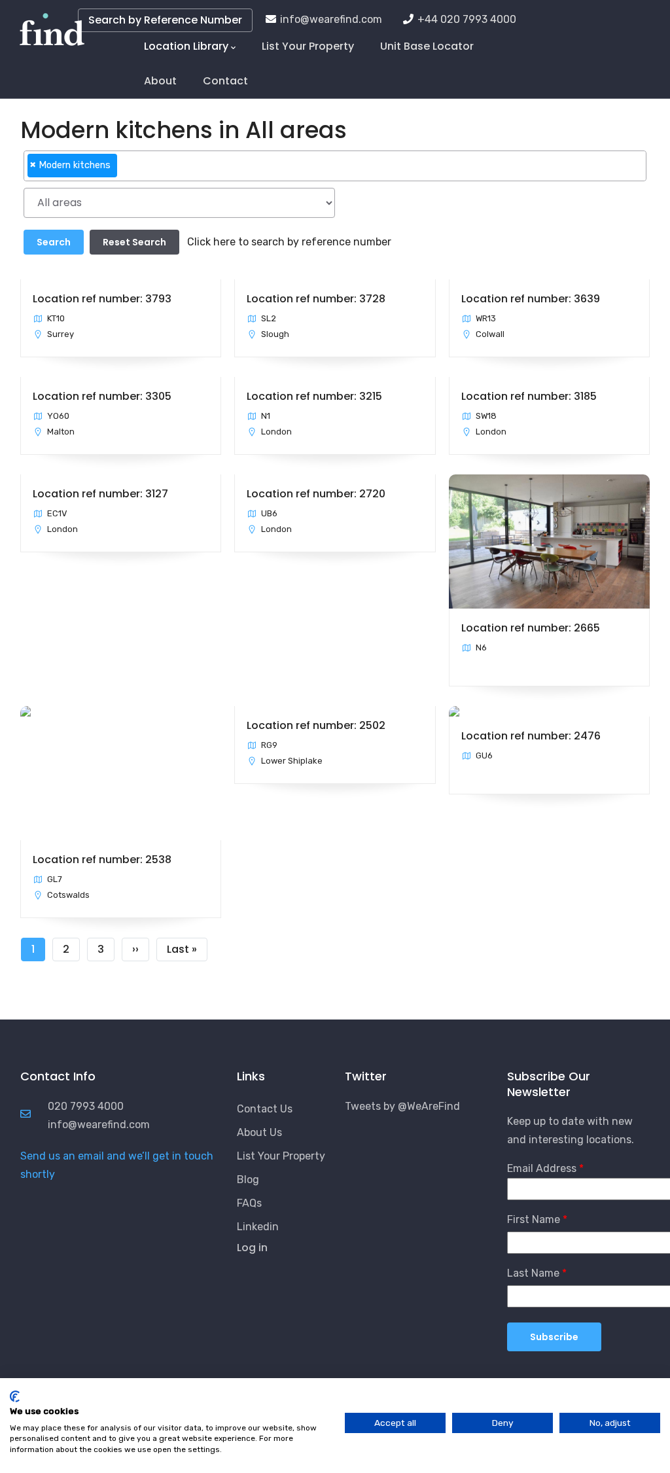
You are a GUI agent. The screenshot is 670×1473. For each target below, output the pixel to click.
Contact (225, 80)
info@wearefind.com (331, 19)
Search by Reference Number (165, 19)
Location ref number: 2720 (316, 493)
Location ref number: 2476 (531, 735)
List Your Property (308, 46)
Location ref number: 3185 (529, 396)
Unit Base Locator (427, 46)
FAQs (249, 1203)
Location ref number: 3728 (316, 298)
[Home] (52, 26)
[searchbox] (124, 170)
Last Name (533, 1273)
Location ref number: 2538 (102, 859)
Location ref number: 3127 (100, 493)
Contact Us (264, 1109)
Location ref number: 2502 (316, 725)
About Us (259, 1132)
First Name (533, 1219)
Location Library (186, 46)
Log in (252, 1247)
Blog (248, 1179)
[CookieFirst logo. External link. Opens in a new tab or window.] (15, 1396)
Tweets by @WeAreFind (402, 1106)
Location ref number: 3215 (314, 396)
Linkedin (258, 1226)
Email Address (541, 1168)
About (160, 80)
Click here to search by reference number (289, 242)
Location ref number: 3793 (102, 298)
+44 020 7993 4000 (466, 19)
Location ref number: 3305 (102, 396)
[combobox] (335, 166)
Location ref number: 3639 (530, 298)
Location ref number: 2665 (530, 627)
